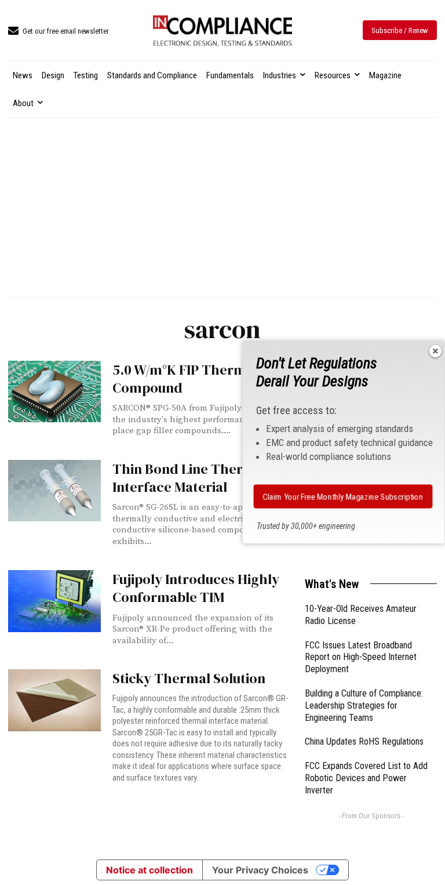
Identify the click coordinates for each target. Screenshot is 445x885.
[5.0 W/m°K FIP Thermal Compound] (54, 391)
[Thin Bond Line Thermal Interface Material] (54, 490)
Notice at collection (149, 870)
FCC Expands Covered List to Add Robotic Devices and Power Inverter (366, 778)
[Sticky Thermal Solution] (54, 700)
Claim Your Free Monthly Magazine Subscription (342, 496)
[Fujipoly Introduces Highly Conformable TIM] (54, 601)
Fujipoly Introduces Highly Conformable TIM (195, 588)
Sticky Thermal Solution (188, 678)
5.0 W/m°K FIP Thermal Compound (185, 378)
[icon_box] (58, 32)
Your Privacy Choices (260, 870)
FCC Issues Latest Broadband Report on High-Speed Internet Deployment (361, 657)
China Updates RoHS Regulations (364, 741)
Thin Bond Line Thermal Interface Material (189, 477)
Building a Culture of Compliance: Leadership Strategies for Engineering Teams (364, 705)
